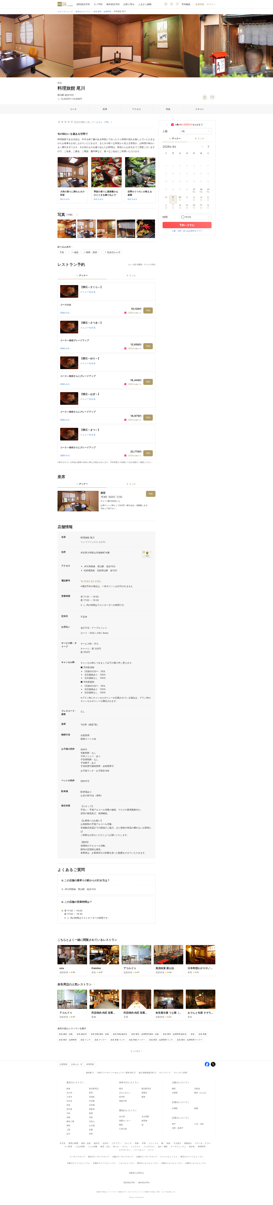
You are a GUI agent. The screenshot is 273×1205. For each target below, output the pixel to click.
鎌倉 (143, 1097)
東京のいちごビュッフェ (147, 1163)
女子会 (62, 1143)
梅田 (174, 1088)
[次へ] (267, 46)
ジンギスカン (149, 1146)
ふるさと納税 (145, 4)
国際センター (124, 1120)
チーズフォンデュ (178, 1146)
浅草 (91, 1134)
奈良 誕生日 (82, 1034)
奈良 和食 (203, 1034)
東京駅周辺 (93, 1088)
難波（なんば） (200, 1092)
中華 (144, 1143)
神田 (68, 1125)
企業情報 (63, 1064)
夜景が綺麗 (73, 1143)
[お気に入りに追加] (212, 97)
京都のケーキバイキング (146, 1156)
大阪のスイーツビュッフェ (78, 1163)
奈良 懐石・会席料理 (67, 1040)
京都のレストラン (181, 1102)
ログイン (211, 4)
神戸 (174, 1124)
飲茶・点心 (105, 1146)
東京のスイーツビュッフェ (191, 1156)
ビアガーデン (124, 1150)
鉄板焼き (188, 1143)
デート (151, 1150)
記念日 (105, 1143)
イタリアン (116, 1143)
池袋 (68, 1117)
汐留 (91, 1117)
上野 (68, 1129)
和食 (137, 1143)
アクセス (136, 109)
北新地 (197, 1088)
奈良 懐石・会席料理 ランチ (161, 1040)
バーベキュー (139, 1150)
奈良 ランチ (86, 1040)
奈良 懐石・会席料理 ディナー (190, 1040)
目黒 (91, 1129)
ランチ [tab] (132, 275)
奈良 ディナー (100, 1040)
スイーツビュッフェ (168, 1156)
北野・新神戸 (177, 1128)
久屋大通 (123, 1129)
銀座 (68, 1088)
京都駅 (175, 1108)
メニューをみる (88, 291)
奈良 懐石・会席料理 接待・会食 (145, 1034)
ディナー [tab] (83, 275)
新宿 (91, 1092)
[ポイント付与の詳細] (201, 124)
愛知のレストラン (128, 1110)
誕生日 (97, 1143)
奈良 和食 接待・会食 (100, 1034)
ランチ (200, 138)
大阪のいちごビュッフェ (171, 1163)
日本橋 (92, 1105)
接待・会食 (86, 1143)
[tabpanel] (106, 373)
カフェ (125, 1146)
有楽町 (92, 1097)
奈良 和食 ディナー (137, 1040)
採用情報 (90, 1064)
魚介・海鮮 (162, 1146)
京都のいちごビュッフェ (195, 1163)
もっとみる (135, 1051)
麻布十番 (70, 1121)
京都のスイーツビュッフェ (104, 1163)
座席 (105, 109)
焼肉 (168, 1143)
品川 (68, 1134)
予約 (148, 310)
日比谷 (69, 1101)
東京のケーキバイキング (98, 1156)
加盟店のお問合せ (136, 1173)
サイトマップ (165, 1072)
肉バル (116, 1146)
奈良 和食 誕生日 (120, 1034)
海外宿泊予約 (113, 4)
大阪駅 (175, 1092)
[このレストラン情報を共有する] (205, 97)
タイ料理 (68, 1146)
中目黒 (92, 1101)
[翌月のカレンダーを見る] (208, 146)
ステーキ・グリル (202, 1143)
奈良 (192, 1034)
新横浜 (144, 1092)
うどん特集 (92, 1146)
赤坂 (68, 1105)
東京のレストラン (75, 1082)
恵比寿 (69, 1109)
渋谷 (68, 1113)
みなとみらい (124, 1092)
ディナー (176, 138)
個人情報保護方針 (146, 1072)
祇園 (196, 1108)
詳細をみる (65, 312)
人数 (165, 131)
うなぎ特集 (80, 1146)
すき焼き (177, 1143)
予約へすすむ (187, 225)
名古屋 (122, 1116)
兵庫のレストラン (181, 1117)
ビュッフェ (153, 1143)
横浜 (121, 1088)
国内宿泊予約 (83, 4)
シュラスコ (135, 1146)
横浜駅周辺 (146, 1088)
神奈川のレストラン (129, 1082)
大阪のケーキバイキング (122, 1156)
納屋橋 (144, 1120)
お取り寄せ (128, 4)
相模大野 (123, 1101)
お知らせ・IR (76, 1064)
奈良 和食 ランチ (118, 1040)
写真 (168, 109)
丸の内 (69, 1092)
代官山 (92, 1121)
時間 (165, 217)
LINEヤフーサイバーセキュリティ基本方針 (115, 1072)
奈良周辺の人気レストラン (75, 984)
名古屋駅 (145, 1116)
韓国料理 (201, 1146)
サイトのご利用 (180, 1072)
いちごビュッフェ (126, 1163)
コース (73, 109)
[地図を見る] (147, 554)
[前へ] (5, 46)
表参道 (92, 1109)
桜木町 (122, 1097)
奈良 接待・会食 (66, 1034)
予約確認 (185, 4)
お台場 (92, 1125)
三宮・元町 (199, 1124)
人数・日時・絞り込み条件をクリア (187, 231)
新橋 (91, 1113)
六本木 (69, 1097)
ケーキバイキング (77, 1156)
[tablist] (106, 276)
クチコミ (199, 109)
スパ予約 (98, 4)
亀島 (121, 1125)
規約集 (89, 1072)
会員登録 (199, 4)
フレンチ (128, 1143)
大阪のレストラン (181, 1082)
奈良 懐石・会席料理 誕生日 (175, 1034)
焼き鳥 (192, 1146)
